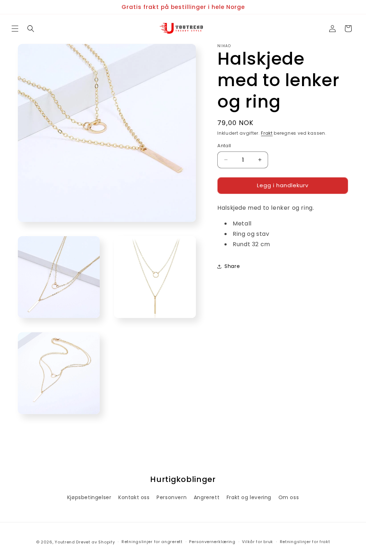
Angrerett (206, 497)
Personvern (172, 497)
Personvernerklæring (212, 541)
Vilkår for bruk (257, 541)
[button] (15, 28)
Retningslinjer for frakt (305, 541)
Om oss (288, 497)
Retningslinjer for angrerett (152, 541)
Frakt (267, 133)
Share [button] (232, 266)
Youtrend (65, 542)
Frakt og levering (249, 497)
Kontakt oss (134, 497)
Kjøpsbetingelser (89, 497)
